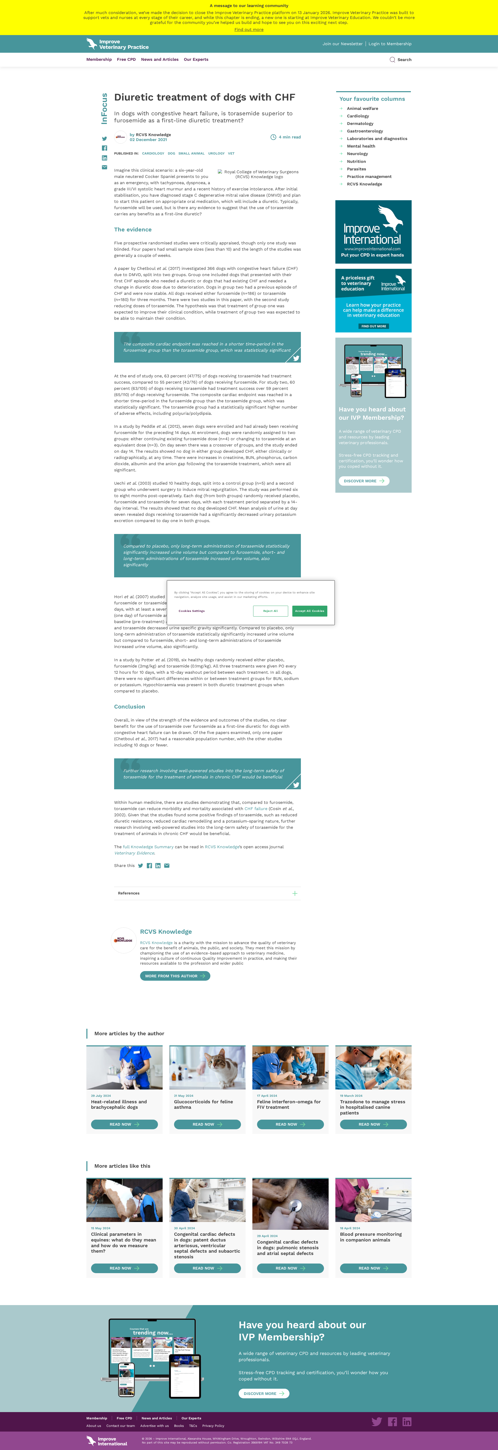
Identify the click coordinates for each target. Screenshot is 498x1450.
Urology (216, 153)
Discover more (360, 481)
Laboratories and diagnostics (377, 138)
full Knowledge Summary (148, 846)
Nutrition (356, 161)
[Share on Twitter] (96, 139)
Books (179, 1426)
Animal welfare (362, 108)
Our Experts (196, 59)
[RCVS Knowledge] (124, 954)
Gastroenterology (365, 131)
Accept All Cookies (309, 611)
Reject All (270, 611)
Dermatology (360, 123)
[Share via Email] (96, 167)
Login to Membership (390, 43)
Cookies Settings (192, 611)
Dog (171, 153)
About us (93, 1426)
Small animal (191, 153)
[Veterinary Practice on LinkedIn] (407, 1421)
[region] (251, 602)
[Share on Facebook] (96, 148)
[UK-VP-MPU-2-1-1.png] (373, 300)
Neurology (357, 153)
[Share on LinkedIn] (96, 158)
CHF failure (256, 808)
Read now (120, 1124)
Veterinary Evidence (134, 853)
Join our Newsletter (343, 43)
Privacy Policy (213, 1426)
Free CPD (126, 59)
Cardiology (153, 153)
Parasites (356, 168)
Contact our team (120, 1426)
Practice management (369, 176)
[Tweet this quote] (117, 589)
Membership (99, 59)
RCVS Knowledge (153, 134)
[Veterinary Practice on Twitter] (376, 1421)
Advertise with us (154, 1426)
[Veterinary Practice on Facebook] (392, 1421)
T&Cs (193, 1426)
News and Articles (160, 59)
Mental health (361, 146)
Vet (231, 153)
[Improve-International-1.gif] (373, 232)
